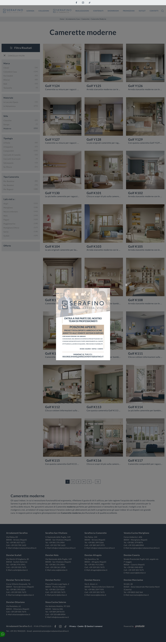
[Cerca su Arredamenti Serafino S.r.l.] (162, 11)
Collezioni (44, 11)
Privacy (73, 626)
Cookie (81, 626)
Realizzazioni (82, 11)
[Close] (126, 285)
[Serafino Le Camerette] (62, 11)
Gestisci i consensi (94, 626)
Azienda (30, 11)
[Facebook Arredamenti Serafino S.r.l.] (76, 3)
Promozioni (129, 11)
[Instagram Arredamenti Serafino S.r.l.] (83, 3)
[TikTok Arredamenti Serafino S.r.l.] (90, 3)
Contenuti (98, 11)
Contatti (154, 11)
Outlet (142, 11)
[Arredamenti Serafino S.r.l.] (13, 11)
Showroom (113, 11)
